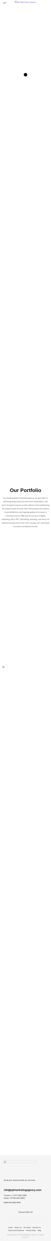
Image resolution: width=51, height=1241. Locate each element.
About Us (18, 1227)
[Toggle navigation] (5, 3)
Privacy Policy (31, 1230)
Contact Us (36, 1227)
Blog (39, 1230)
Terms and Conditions (16, 1230)
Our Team (27, 1227)
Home (10, 1227)
